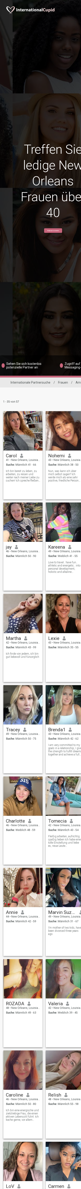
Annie (12, 912)
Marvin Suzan (62, 912)
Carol (11, 455)
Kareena (56, 547)
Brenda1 (56, 729)
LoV (10, 1186)
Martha (13, 638)
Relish (54, 1095)
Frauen (63, 382)
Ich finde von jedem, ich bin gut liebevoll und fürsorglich (22, 655)
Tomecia (57, 821)
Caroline (14, 1095)
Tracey (13, 729)
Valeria (55, 1003)
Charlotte (15, 821)
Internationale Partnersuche (30, 382)
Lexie (53, 638)
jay (9, 547)
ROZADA (15, 1003)
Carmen (56, 1186)
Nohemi (56, 455)
